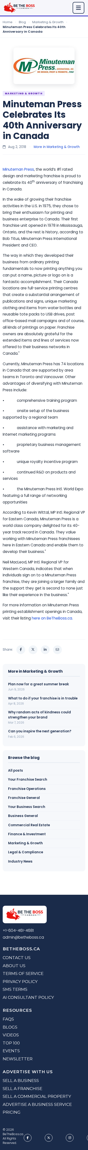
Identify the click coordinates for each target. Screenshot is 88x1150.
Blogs (10, 1027)
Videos (11, 1034)
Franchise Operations (27, 788)
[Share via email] (57, 649)
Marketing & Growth (48, 22)
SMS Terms (15, 989)
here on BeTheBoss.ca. (52, 618)
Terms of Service (23, 973)
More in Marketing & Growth (57, 147)
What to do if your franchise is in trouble (42, 698)
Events (11, 1050)
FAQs (8, 1019)
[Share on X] (33, 649)
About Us (14, 965)
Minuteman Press (18, 169)
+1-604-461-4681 (18, 930)
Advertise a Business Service (37, 1104)
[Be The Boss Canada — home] (25, 915)
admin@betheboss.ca (23, 937)
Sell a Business (21, 1080)
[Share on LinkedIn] (45, 649)
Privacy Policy (20, 981)
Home (7, 22)
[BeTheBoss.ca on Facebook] (28, 1138)
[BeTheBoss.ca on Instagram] (70, 1138)
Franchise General (24, 798)
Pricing (12, 1112)
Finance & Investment (27, 834)
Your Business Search (26, 807)
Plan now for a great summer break (38, 684)
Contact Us (17, 957)
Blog (22, 22)
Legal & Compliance (25, 852)
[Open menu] (78, 8)
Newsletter (18, 1058)
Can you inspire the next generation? (39, 731)
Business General (23, 816)
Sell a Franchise (22, 1088)
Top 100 (11, 1043)
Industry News (20, 861)
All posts (15, 770)
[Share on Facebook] (20, 649)
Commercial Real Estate (29, 825)
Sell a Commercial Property (37, 1096)
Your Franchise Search (27, 779)
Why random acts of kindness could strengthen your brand (39, 714)
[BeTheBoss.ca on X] (49, 1138)
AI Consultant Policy (28, 997)
